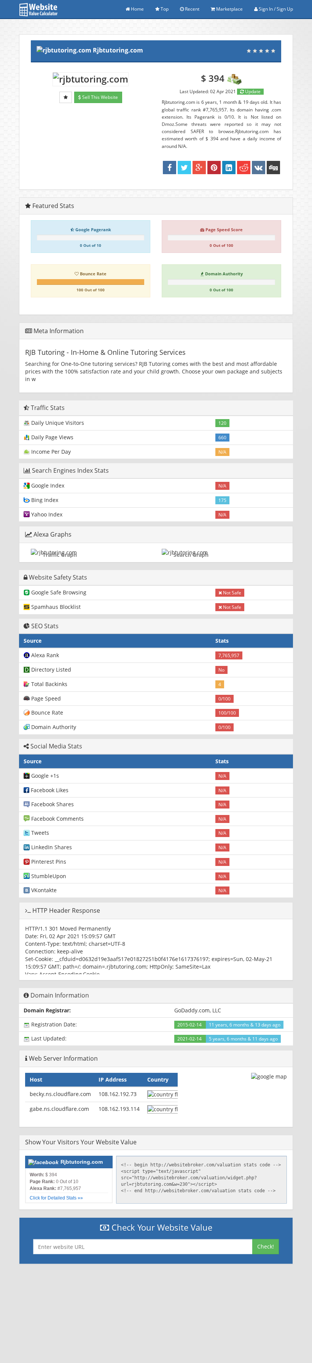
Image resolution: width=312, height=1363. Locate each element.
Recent (191, 9)
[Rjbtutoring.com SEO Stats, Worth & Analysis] (273, 167)
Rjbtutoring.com (118, 50)
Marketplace (229, 9)
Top (164, 9)
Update (252, 91)
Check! (265, 1246)
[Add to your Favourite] (65, 97)
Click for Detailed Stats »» (56, 1198)
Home (137, 9)
